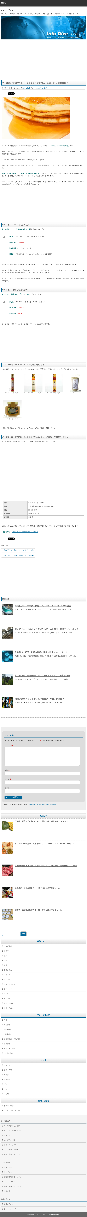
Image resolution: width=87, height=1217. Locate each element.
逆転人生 (7, 1191)
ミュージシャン (9, 984)
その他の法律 (8, 1053)
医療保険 (7, 1025)
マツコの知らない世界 (40, 88)
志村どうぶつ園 (9, 1140)
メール (8, 779)
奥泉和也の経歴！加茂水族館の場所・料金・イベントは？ (41, 652)
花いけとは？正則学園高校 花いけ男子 (18, 555)
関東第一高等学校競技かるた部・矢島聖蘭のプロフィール (38, 910)
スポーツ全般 (8, 1003)
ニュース (7, 1065)
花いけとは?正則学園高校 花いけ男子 (25, 532)
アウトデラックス (10, 1145)
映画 (5, 956)
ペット (6, 1089)
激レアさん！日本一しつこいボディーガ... (19, 550)
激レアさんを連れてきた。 (13, 1130)
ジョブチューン (9, 1172)
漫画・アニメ (8, 1008)
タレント (7, 979)
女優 (5, 965)
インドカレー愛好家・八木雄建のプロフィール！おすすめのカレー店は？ (45, 844)
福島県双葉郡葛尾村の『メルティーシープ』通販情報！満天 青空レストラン (46, 866)
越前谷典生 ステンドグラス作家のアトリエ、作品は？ (39, 699)
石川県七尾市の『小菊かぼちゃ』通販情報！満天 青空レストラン (41, 821)
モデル (6, 994)
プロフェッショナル (11, 1149)
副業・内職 (8, 1070)
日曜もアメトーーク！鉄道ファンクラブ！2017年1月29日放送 (43, 606)
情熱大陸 (7, 1135)
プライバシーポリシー (12, 1110)
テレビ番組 (26, 88)
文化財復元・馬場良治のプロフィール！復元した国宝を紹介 (42, 676)
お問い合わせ (8, 1106)
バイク (6, 1075)
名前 (7, 770)
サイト (7, 788)
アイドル (7, 975)
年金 (5, 1020)
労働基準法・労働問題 (12, 1039)
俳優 (5, 960)
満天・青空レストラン (12, 1154)
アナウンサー (8, 989)
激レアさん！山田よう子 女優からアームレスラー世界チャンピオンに (47, 629)
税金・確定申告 (9, 1048)
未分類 (6, 1094)
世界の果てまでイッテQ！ (13, 1177)
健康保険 (8, 1029)
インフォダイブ (7, 10)
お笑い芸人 (8, 970)
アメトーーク (8, 1167)
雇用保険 (7, 1044)
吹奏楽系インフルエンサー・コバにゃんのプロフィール (37, 888)
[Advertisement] (43, 61)
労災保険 (8, 1034)
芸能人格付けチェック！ (12, 1186)
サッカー (7, 998)
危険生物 (7, 1079)
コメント (9, 745)
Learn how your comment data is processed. (42, 804)
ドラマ (6, 951)
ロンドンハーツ (9, 1182)
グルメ (6, 1084)
